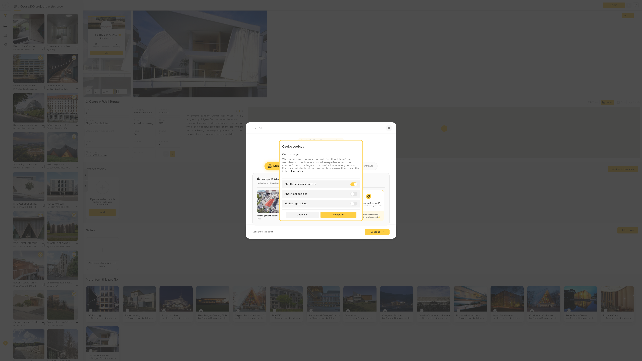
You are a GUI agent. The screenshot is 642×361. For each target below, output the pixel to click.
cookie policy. (294, 171)
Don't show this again (262, 232)
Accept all (338, 215)
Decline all (302, 215)
